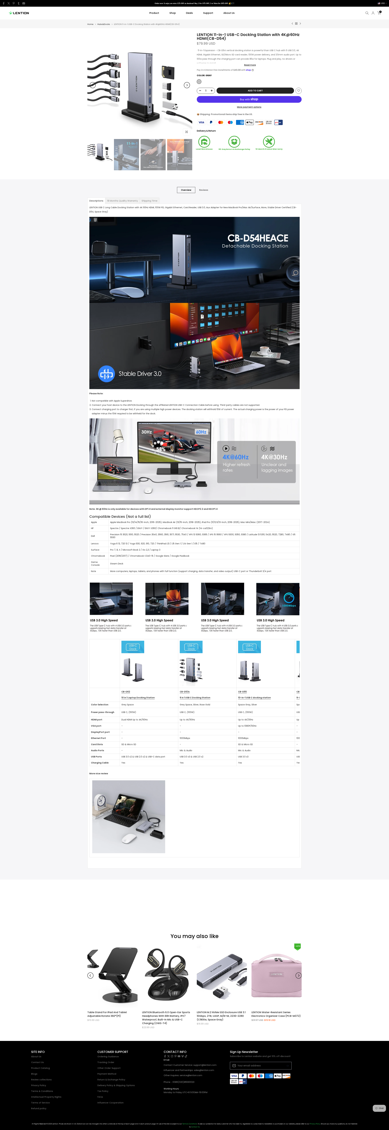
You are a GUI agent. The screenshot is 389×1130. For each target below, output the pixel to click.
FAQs (100, 1097)
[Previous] (93, 85)
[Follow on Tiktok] (186, 1056)
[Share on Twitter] (8, 3)
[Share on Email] (23, 3)
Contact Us (37, 1062)
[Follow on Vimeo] (182, 1056)
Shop (172, 13)
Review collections (41, 1079)
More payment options (249, 106)
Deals (189, 13)
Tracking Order (105, 1062)
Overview (186, 190)
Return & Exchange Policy (111, 1079)
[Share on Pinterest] (13, 3)
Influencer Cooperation (110, 1102)
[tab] (96, 201)
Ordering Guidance (108, 1056)
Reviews (203, 190)
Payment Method (106, 1073)
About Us (229, 13)
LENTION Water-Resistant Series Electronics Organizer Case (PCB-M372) (276, 1014)
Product (154, 13)
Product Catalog (40, 1068)
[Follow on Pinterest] (175, 1056)
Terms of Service (40, 1102)
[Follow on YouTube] (179, 1056)
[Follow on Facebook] (165, 1056)
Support (208, 13)
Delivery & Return (206, 130)
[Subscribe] (286, 1066)
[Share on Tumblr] (18, 3)
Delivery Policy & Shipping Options (116, 1085)
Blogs (34, 1073)
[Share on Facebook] (3, 3)
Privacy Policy (38, 1085)
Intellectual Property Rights (46, 1097)
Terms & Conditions (42, 1091)
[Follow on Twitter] (168, 1056)
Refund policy (38, 1108)
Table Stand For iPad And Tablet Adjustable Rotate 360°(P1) (107, 1014)
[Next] (187, 85)
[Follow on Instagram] (172, 1056)
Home (90, 24)
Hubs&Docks (103, 24)
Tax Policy (102, 1091)
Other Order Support (108, 1068)
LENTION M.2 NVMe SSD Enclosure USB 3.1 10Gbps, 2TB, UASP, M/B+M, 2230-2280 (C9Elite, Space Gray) (221, 1016)
